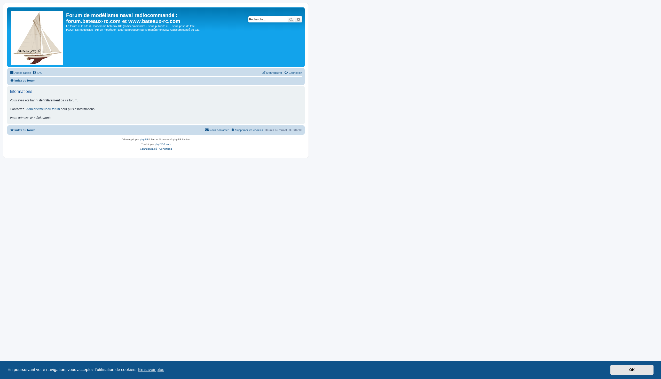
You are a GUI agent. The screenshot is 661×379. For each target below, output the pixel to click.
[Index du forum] (37, 37)
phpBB (144, 139)
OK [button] (632, 370)
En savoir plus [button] (151, 369)
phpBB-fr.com (163, 144)
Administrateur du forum (43, 109)
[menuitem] (37, 73)
